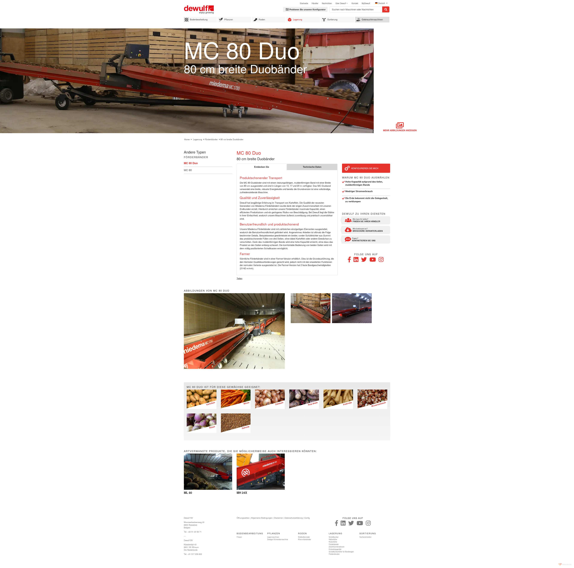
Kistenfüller (333, 541)
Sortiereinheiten (365, 537)
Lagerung (297, 19)
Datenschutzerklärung (293, 517)
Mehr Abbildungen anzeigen (400, 130)
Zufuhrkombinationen (336, 546)
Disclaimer (278, 517)
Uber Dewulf (340, 3)
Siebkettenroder (304, 537)
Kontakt (355, 3)
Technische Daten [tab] (312, 166)
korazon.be (566, 564)
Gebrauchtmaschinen (372, 19)
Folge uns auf (366, 254)
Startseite (304, 3)
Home (187, 139)
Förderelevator (334, 554)
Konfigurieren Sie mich (364, 168)
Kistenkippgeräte (335, 549)
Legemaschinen (273, 537)
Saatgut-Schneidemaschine (277, 539)
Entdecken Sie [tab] (261, 166)
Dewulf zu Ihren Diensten (364, 213)
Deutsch (382, 3)
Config (307, 517)
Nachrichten (327, 3)
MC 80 (188, 170)
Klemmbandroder (304, 539)
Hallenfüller (333, 539)
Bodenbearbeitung (198, 19)
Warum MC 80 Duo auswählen (366, 177)
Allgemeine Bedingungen (261, 517)
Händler (315, 3)
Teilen (239, 278)
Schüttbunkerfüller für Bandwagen (341, 551)
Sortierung (332, 19)
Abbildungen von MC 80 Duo (206, 290)
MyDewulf (366, 3)
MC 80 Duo (191, 163)
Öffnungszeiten (243, 517)
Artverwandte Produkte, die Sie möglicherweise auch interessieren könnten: (250, 451)
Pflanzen (228, 19)
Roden (262, 19)
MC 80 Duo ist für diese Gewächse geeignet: (224, 387)
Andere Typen (195, 152)
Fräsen (239, 537)
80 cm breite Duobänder (231, 139)
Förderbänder (211, 139)
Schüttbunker (334, 537)
